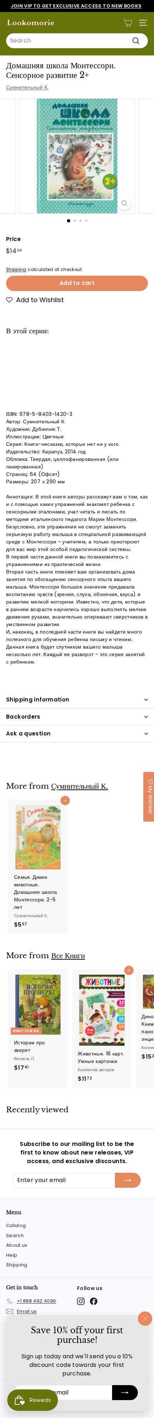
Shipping (16, 269)
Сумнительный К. (27, 87)
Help (11, 1255)
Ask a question (28, 733)
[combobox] (77, 40)
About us (17, 1245)
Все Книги (68, 955)
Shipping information (37, 699)
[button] (35, 300)
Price (13, 239)
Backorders (23, 716)
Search (15, 1235)
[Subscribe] (125, 1392)
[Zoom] (124, 203)
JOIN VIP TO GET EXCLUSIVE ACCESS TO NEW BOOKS (76, 6)
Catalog (16, 1225)
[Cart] (127, 22)
